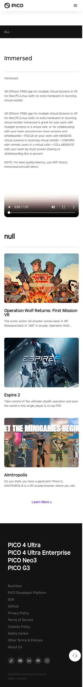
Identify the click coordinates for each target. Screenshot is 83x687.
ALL (7, 32)
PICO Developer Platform (27, 592)
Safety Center (18, 633)
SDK (11, 599)
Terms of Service (20, 620)
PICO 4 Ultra (24, 545)
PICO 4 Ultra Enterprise (39, 552)
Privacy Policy (18, 613)
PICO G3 (19, 568)
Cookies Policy (19, 626)
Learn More (40, 502)
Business (15, 586)
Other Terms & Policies (25, 640)
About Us (15, 647)
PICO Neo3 (22, 560)
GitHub (13, 606)
